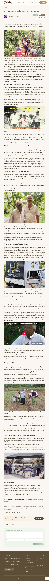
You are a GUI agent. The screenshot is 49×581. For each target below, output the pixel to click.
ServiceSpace (29, 578)
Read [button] (19, 2)
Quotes (31, 2)
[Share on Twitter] (39, 18)
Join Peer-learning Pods (29, 563)
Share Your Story (40, 560)
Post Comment (39, 544)
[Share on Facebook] (37, 18)
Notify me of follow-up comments (14, 544)
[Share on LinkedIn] (42, 18)
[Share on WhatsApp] (44, 18)
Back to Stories (8, 7)
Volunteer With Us (41, 563)
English (42, 14)
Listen (36, 14)
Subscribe (43, 2)
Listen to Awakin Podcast (28, 570)
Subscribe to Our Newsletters (28, 559)
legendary (23, 23)
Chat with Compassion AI (29, 567)
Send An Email (40, 565)
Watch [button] (25, 2)
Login (36, 2)
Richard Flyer (12, 15)
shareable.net (14, 18)
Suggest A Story (40, 558)
